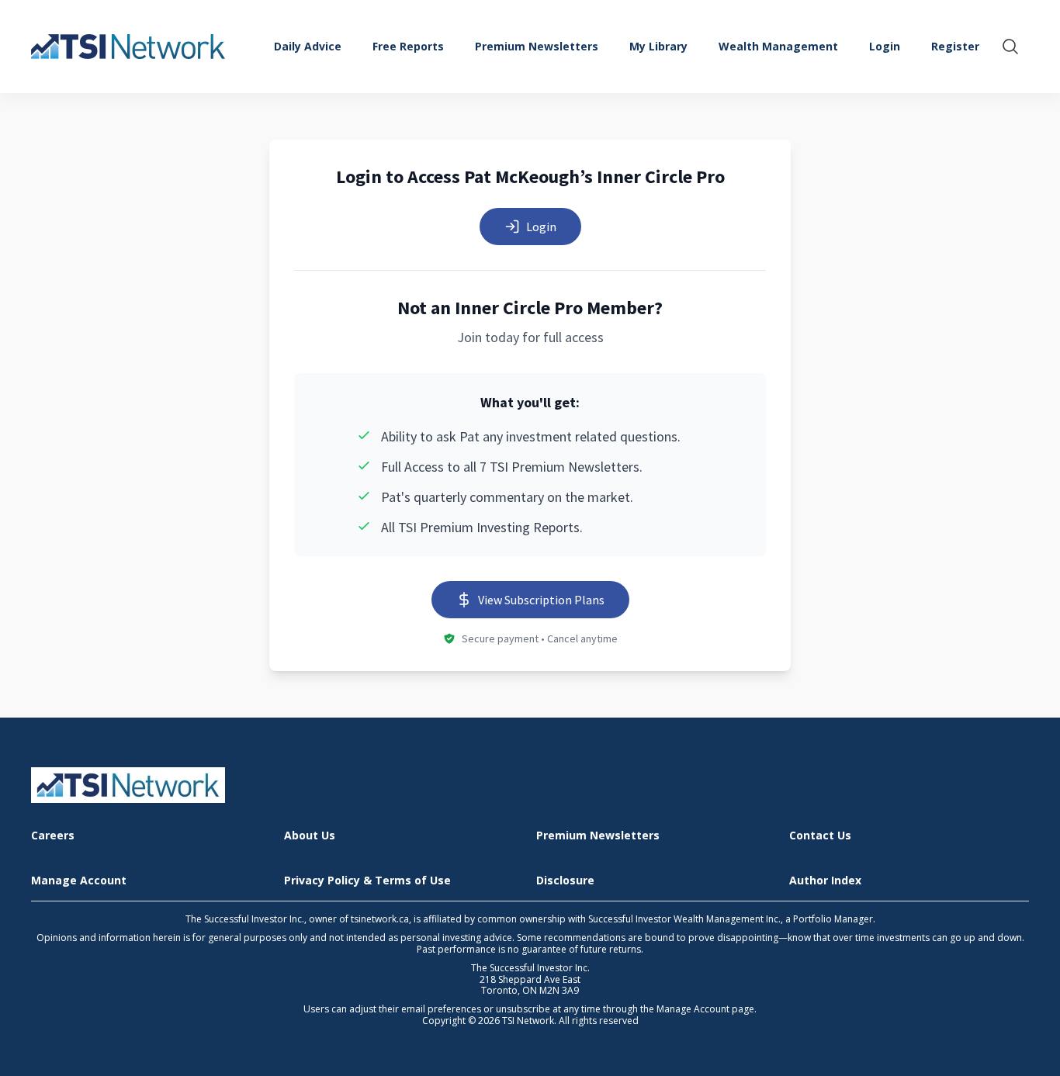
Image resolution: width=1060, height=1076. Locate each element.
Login (541, 226)
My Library (658, 46)
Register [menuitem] (955, 46)
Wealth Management (778, 46)
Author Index (825, 880)
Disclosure (565, 880)
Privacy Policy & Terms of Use (367, 880)
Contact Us (820, 835)
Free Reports (408, 46)
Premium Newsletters (536, 46)
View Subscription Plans (541, 599)
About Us (309, 835)
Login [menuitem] (884, 46)
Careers (52, 835)
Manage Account (78, 880)
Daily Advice (307, 46)
